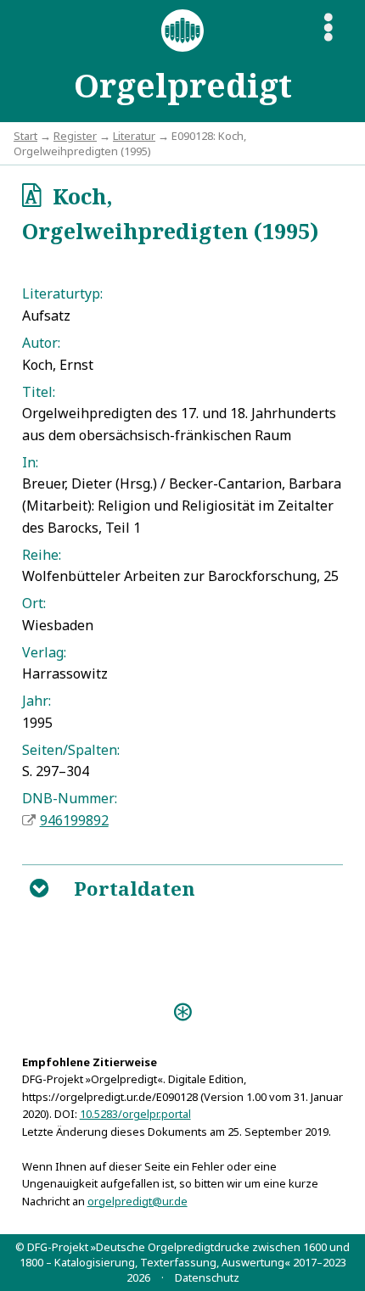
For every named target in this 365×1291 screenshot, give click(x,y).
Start (25, 135)
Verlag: (44, 652)
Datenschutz (207, 1277)
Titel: (38, 392)
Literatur (134, 135)
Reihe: (41, 554)
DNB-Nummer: (69, 798)
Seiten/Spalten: (71, 750)
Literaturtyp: (62, 293)
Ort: (34, 603)
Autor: (41, 342)
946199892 (74, 820)
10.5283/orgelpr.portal (135, 1113)
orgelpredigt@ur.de (137, 1201)
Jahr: (36, 700)
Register (75, 135)
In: (30, 462)
